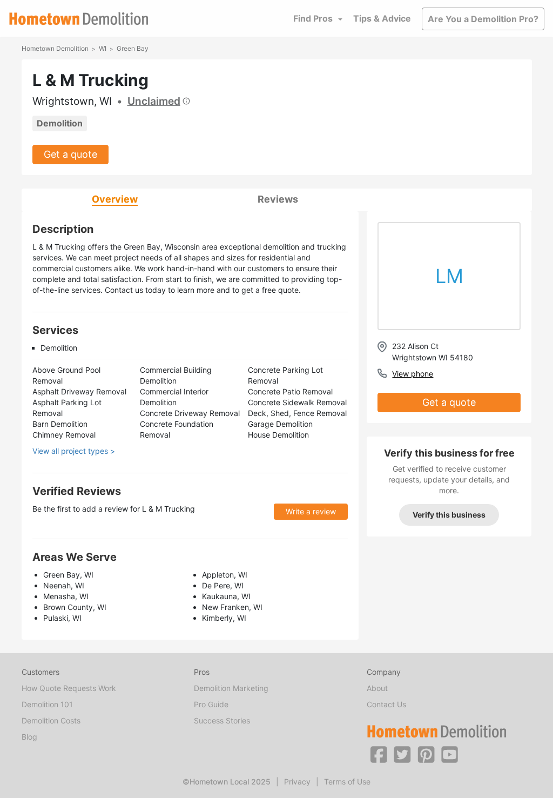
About (377, 688)
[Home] (79, 18)
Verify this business (449, 514)
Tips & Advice (382, 18)
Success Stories (222, 720)
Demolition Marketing (231, 688)
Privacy (297, 781)
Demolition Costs (51, 720)
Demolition (60, 123)
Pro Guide (211, 704)
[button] (378, 754)
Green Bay (133, 48)
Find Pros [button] (313, 18)
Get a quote (70, 154)
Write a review (311, 511)
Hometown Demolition (55, 48)
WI (102, 48)
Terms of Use (347, 781)
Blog (29, 736)
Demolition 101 (47, 704)
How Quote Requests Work (69, 688)
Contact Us (386, 704)
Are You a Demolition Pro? (483, 19)
